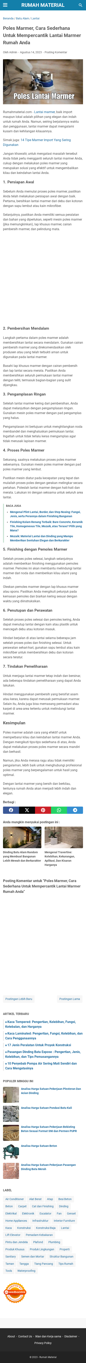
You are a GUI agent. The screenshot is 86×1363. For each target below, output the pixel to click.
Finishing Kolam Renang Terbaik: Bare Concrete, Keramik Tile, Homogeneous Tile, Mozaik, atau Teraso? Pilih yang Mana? (46, 526)
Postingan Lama (69, 999)
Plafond (38, 1242)
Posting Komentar (56, 52)
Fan (59, 1213)
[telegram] (75, 810)
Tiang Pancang (43, 1263)
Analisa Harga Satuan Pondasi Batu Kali (46, 1107)
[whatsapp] (59, 810)
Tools (8, 1270)
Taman (9, 1263)
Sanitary (10, 1256)
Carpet (22, 1206)
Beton (9, 1206)
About (11, 1336)
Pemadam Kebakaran (39, 1235)
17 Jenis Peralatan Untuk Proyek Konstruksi (39, 1045)
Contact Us (25, 1336)
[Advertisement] (43, 279)
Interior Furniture (64, 1220)
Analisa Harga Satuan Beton (39, 1145)
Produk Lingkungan (42, 1249)
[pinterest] (43, 810)
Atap (50, 1199)
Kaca (8, 1228)
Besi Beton (65, 1199)
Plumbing (54, 1242)
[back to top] (78, 1354)
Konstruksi (24, 1228)
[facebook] (11, 810)
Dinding (63, 1206)
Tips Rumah (65, 1263)
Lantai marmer (44, 112)
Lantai (65, 1228)
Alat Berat (35, 1199)
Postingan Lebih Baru (18, 999)
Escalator (45, 1213)
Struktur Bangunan (61, 1256)
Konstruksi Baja (46, 1228)
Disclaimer (70, 1336)
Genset (71, 1213)
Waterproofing (26, 1270)
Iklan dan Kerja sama (48, 1336)
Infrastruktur (40, 1220)
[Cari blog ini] (80, 5)
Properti (65, 1249)
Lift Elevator (12, 1235)
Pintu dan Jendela (16, 1242)
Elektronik (28, 1213)
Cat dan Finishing (43, 1206)
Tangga (24, 1263)
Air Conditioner (14, 1199)
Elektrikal (11, 1213)
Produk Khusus (14, 1249)
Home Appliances (16, 1220)
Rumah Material (43, 5)
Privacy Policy (43, 1343)
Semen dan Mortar (32, 1256)
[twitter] (27, 810)
